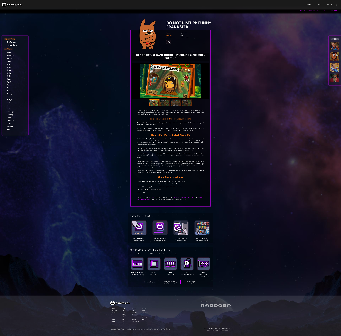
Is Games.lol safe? (149, 282)
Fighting (10, 82)
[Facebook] (203, 306)
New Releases (11, 42)
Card (8, 64)
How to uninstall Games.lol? (191, 282)
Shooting (10, 114)
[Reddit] (229, 306)
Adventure (311, 11)
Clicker (9, 73)
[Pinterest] (224, 306)
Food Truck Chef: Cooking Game (184, 197)
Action (302, 11)
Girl (8, 85)
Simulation (10, 120)
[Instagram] (207, 306)
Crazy (9, 79)
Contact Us (227, 328)
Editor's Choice (12, 45)
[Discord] (220, 306)
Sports (9, 123)
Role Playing (11, 112)
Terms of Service (208, 328)
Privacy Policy (216, 328)
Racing (9, 109)
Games (308, 5)
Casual (319, 11)
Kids (325, 11)
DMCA (222, 328)
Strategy (10, 126)
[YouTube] (216, 306)
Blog (319, 5)
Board (9, 61)
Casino (9, 67)
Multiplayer (333, 11)
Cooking (9, 76)
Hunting (9, 94)
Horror (9, 91)
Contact (328, 5)
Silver (9, 118)
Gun (8, 88)
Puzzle (9, 106)
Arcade (9, 58)
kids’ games (151, 197)
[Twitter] (211, 306)
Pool (8, 103)
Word (8, 129)
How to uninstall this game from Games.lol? (170, 282)
